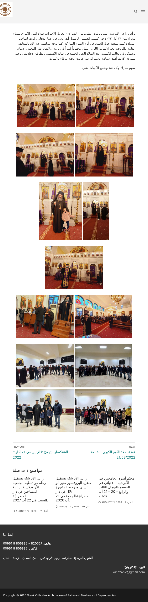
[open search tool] (136, 11)
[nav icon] (143, 11)
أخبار (45, 511)
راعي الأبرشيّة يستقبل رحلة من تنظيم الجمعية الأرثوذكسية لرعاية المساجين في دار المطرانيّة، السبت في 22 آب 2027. (30, 489)
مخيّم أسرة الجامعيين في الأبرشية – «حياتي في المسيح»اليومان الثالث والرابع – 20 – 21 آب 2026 (116, 487)
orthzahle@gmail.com (129, 572)
